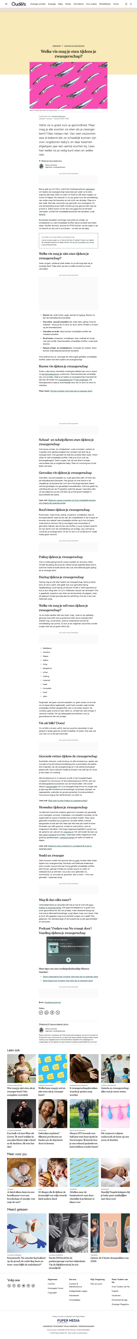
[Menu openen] (6, 4)
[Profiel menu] (126, 4)
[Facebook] (14, 1285)
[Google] (9, 1285)
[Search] (130, 4)
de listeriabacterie (50, 374)
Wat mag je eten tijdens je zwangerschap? (68, 800)
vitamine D (68, 832)
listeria (42, 214)
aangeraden (51, 786)
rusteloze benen (67, 837)
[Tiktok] (33, 1285)
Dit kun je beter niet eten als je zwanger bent (71, 391)
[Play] (68, 959)
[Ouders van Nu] (19, 4)
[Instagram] (18, 1285)
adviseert (90, 189)
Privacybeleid (58, 1326)
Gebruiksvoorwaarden (86, 1326)
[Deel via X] (58, 1013)
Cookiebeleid (47, 1326)
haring (82, 315)
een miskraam (81, 380)
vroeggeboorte (65, 380)
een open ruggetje (47, 834)
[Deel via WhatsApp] (47, 1013)
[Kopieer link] (41, 1013)
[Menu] (87, 939)
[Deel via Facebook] (52, 1013)
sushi (75, 209)
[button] (71, 1326)
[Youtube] (23, 1285)
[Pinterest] (28, 1285)
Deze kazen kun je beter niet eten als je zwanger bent (68, 980)
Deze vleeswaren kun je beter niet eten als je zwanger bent (70, 976)
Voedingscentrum (52, 1002)
